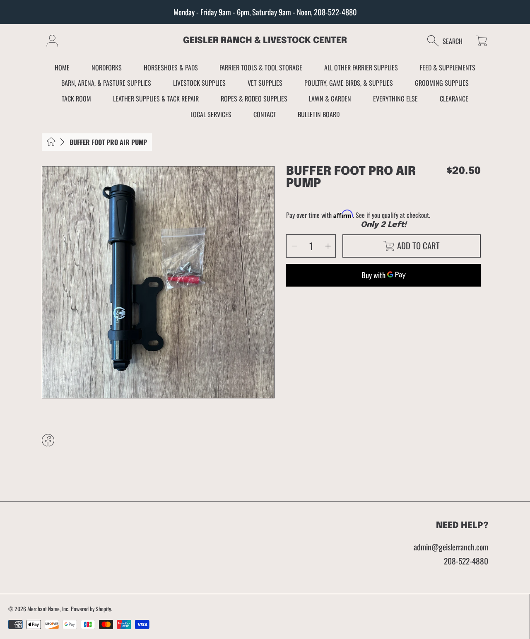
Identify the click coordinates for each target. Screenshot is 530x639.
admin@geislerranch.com (451, 547)
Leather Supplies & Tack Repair (156, 99)
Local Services (210, 114)
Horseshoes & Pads (171, 67)
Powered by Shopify (91, 609)
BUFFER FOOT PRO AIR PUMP (108, 142)
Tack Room (76, 99)
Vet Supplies (265, 83)
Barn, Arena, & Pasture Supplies (106, 83)
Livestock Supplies (199, 83)
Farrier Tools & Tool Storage (260, 67)
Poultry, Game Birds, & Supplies (348, 83)
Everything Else (395, 99)
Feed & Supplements (447, 67)
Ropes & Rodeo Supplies (254, 99)
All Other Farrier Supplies (361, 67)
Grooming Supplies (442, 83)
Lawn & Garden (330, 99)
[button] (449, 40)
